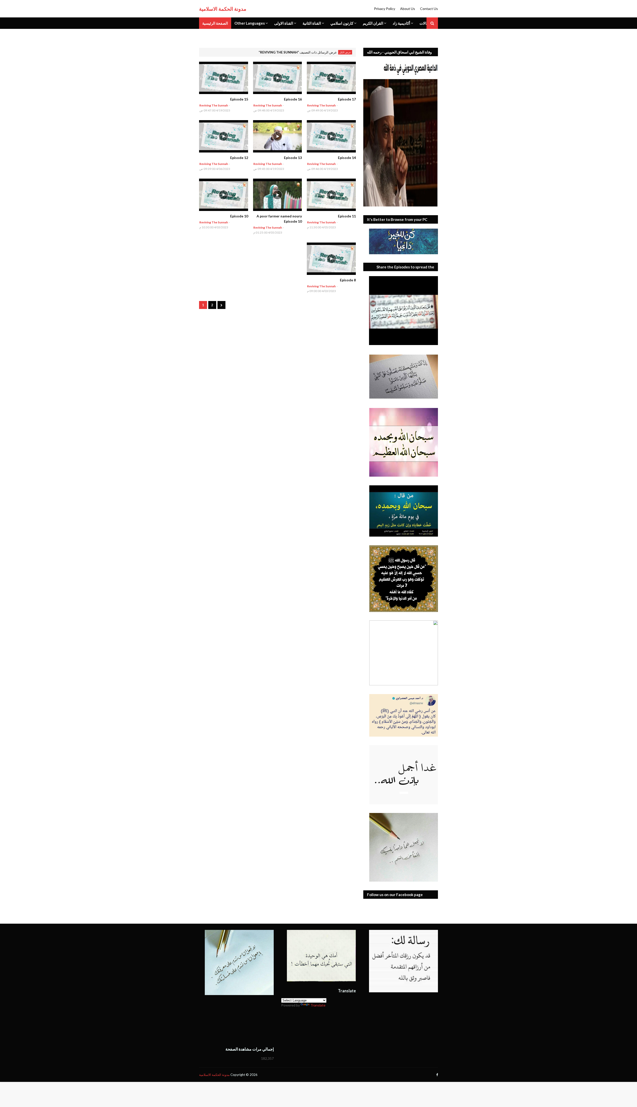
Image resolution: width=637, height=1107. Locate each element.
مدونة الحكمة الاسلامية (222, 9)
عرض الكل (345, 52)
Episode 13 (293, 157)
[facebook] (436, 1074)
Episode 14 (347, 157)
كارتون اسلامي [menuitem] (341, 23)
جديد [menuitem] (206, 34)
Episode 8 (348, 280)
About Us (407, 8)
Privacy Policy (384, 8)
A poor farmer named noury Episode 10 (279, 218)
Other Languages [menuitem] (249, 23)
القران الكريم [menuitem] (373, 23)
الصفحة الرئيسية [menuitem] (215, 23)
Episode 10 (239, 216)
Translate (318, 1005)
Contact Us (429, 8)
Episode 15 (239, 99)
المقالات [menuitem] (426, 23)
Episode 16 (293, 99)
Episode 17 (347, 99)
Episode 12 (239, 157)
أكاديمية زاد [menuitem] (401, 23)
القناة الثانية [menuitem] (312, 23)
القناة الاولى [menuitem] (283, 23)
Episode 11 (347, 216)
